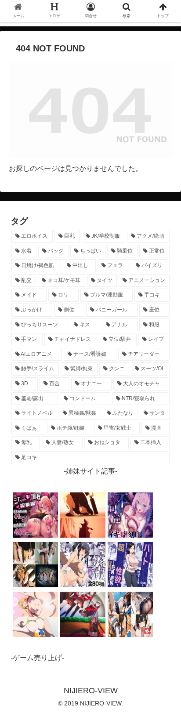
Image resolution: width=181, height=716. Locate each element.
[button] (162, 695)
